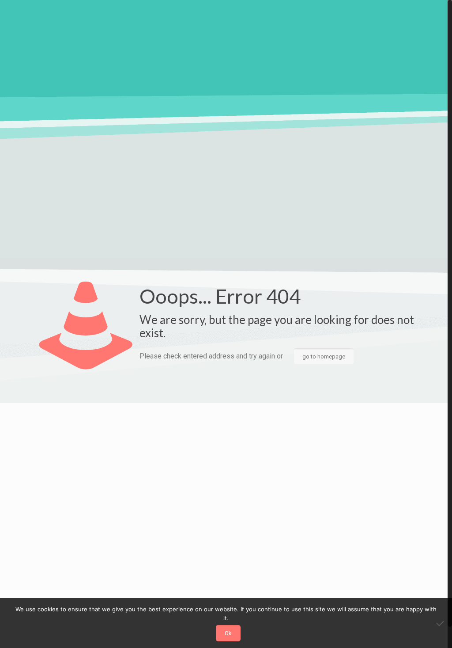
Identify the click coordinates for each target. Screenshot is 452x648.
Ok (228, 633)
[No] (441, 623)
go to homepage (323, 356)
